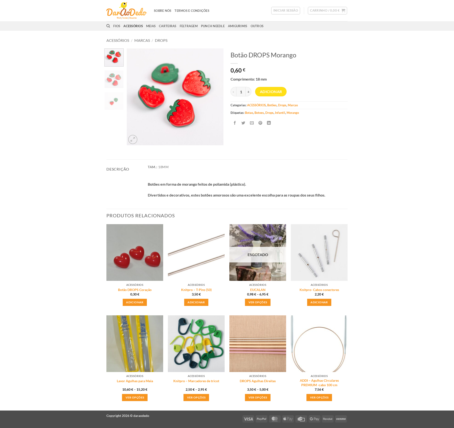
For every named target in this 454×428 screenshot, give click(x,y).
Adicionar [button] (134, 302)
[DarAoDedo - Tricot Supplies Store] (126, 10)
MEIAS (151, 26)
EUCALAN (258, 290)
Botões (272, 105)
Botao (249, 113)
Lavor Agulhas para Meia (135, 381)
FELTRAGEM (189, 26)
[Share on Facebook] (235, 123)
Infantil (280, 113)
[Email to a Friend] (252, 123)
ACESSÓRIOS (133, 26)
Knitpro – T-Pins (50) (196, 290)
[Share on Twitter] (243, 123)
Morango (293, 113)
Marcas (142, 40)
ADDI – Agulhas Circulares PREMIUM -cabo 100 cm (319, 382)
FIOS (116, 26)
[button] (285, 10)
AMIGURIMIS (237, 26)
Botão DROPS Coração (135, 290)
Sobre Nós (162, 11)
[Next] (215, 97)
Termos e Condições (192, 11)
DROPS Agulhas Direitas (258, 381)
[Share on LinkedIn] (269, 123)
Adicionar (271, 92)
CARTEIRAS (167, 26)
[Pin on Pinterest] (260, 123)
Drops (161, 40)
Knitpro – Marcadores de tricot (196, 381)
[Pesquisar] (108, 25)
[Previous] (134, 97)
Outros (257, 26)
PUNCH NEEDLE (213, 26)
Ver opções (258, 302)
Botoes (259, 113)
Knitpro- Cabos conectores (319, 290)
